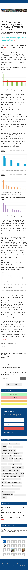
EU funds (14, 455)
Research (11, 479)
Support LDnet (14, 394)
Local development (17, 467)
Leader (4, 467)
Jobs (20, 464)
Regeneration (4, 479)
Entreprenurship (5, 455)
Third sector (17, 494)
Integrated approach (12, 464)
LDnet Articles (18, 353)
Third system (23, 494)
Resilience (17, 479)
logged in (9, 367)
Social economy (6, 486)
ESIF (10, 455)
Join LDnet (14, 397)
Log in (12, 563)
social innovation (6, 489)
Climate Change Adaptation (14, 443)
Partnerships (20, 476)
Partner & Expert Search (14, 401)
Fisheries (3, 461)
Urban (4, 498)
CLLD (7, 353)
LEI (9, 467)
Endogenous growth (18, 453)
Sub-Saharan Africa (16, 489)
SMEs (20, 482)
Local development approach (10, 470)
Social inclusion (16, 486)
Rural (4, 482)
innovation (4, 464)
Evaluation (4, 458)
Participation (13, 476)
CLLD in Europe (12, 353)
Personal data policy (8, 432)
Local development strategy (8, 473)
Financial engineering (18, 458)
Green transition (17, 461)
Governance (10, 461)
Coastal (10, 447)
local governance (5, 476)
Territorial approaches (7, 494)
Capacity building (4, 443)
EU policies (20, 455)
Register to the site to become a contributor (14, 404)
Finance (11, 458)
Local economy (20, 473)
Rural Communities (12, 482)
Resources (3, 354)
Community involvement (7, 453)
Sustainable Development (8, 492)
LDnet (14, 10)
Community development (9, 450)
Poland (18, 140)
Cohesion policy (18, 447)
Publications (23, 353)
